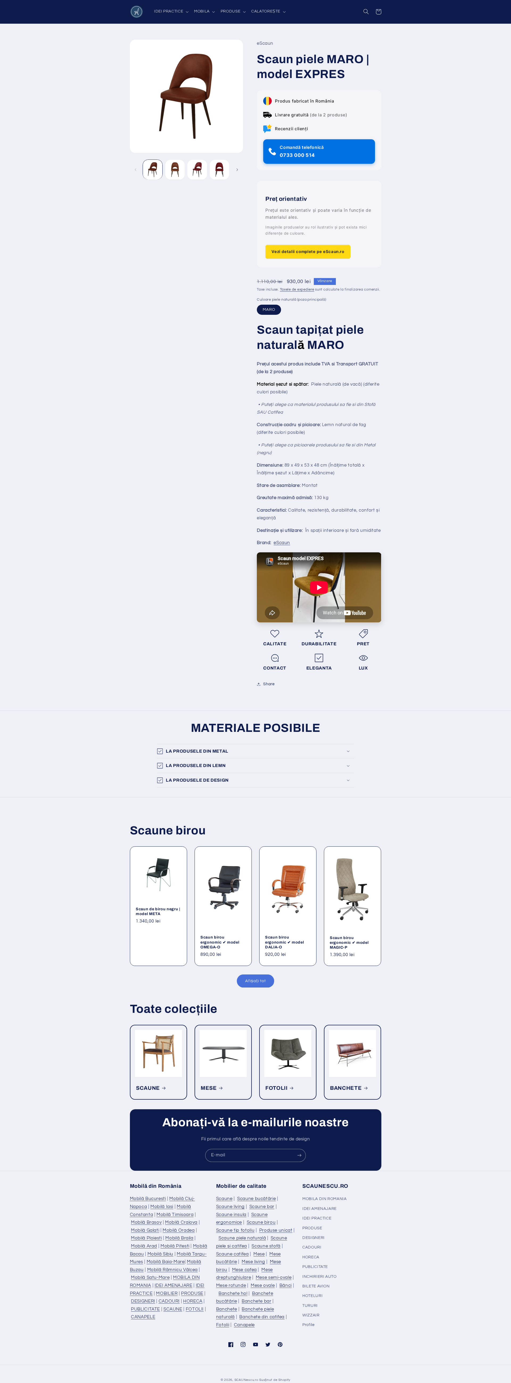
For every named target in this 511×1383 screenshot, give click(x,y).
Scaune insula (231, 1214)
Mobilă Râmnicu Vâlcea (172, 1269)
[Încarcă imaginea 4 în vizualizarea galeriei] (219, 169)
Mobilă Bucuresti (148, 1198)
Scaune (224, 1198)
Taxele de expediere (297, 289)
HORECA (193, 1301)
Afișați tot (255, 981)
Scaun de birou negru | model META (158, 911)
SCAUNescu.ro (246, 1379)
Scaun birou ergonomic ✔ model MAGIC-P (349, 943)
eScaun (282, 542)
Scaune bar (261, 1206)
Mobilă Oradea (179, 1230)
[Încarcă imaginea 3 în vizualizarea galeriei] (197, 169)
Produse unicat (275, 1230)
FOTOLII (276, 1088)
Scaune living (230, 1206)
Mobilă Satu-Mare (150, 1277)
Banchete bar (256, 1301)
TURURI (310, 1306)
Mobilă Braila (179, 1238)
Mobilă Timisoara (174, 1214)
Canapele (244, 1325)
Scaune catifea (232, 1254)
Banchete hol (233, 1293)
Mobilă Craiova (181, 1222)
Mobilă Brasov (146, 1222)
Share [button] (268, 684)
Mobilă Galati (145, 1230)
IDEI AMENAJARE (173, 1285)
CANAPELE (143, 1317)
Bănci (285, 1285)
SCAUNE (148, 1088)
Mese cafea (244, 1269)
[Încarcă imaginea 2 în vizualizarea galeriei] (175, 169)
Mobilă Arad (144, 1246)
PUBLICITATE (145, 1309)
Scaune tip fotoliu (235, 1230)
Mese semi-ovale (273, 1277)
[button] (171, 12)
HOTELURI (312, 1296)
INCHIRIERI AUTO (319, 1277)
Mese (259, 1254)
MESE (209, 1088)
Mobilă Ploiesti (146, 1238)
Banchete (226, 1309)
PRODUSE (192, 1293)
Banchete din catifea (262, 1317)
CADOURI (169, 1301)
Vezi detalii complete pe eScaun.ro (307, 251)
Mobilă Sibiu (160, 1254)
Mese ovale (263, 1285)
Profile (308, 1325)
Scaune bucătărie (256, 1198)
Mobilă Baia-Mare (166, 1261)
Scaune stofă (266, 1246)
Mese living (253, 1261)
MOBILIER (167, 1293)
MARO (269, 310)
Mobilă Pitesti (174, 1246)
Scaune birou (261, 1222)
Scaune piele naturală (242, 1238)
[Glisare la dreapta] (237, 170)
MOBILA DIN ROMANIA (324, 1199)
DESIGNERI (143, 1301)
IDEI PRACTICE (316, 1218)
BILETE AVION (316, 1286)
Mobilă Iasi (161, 1206)
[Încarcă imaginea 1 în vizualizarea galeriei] (152, 169)
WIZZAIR (310, 1315)
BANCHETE (346, 1088)
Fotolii (222, 1325)
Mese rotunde (231, 1285)
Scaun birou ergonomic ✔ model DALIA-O (284, 942)
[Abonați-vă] (299, 1155)
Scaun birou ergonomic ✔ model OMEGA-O (219, 942)
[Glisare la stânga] (136, 170)
